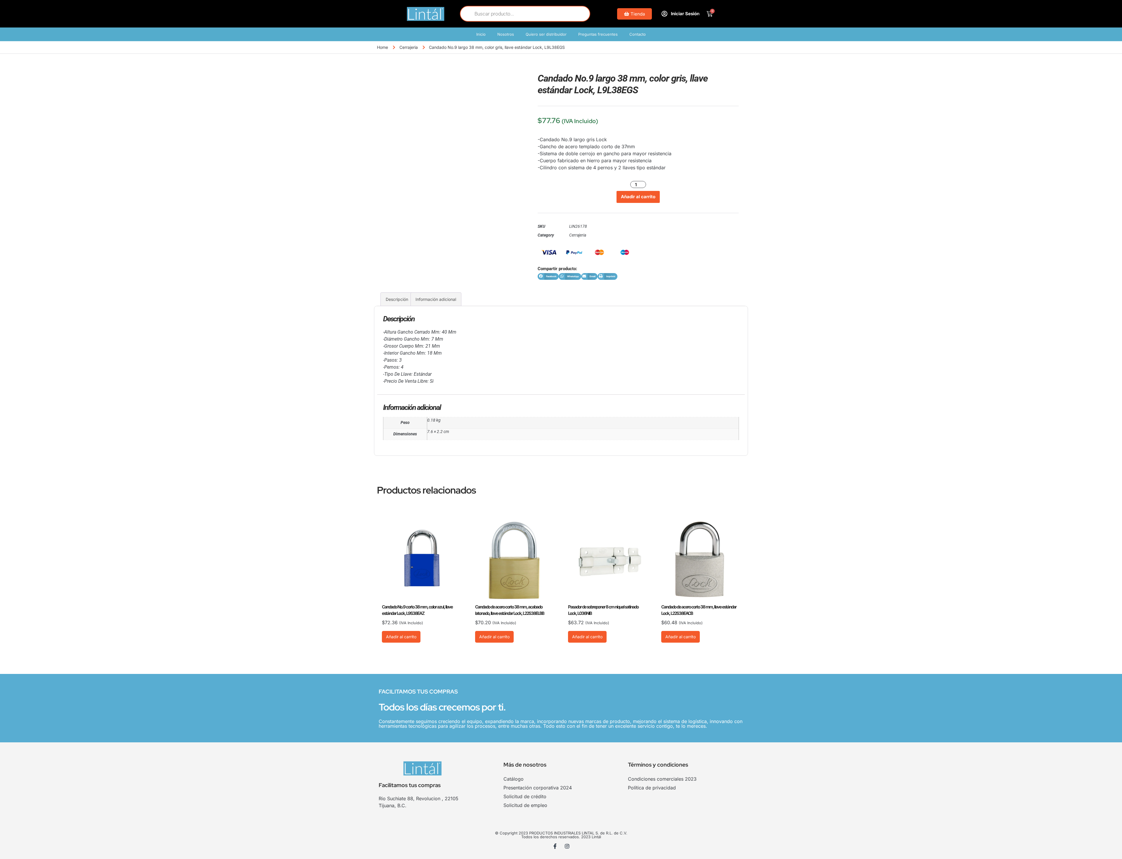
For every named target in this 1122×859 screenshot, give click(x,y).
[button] (548, 276)
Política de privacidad (652, 788)
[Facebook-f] (555, 846)
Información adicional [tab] (435, 299)
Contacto (637, 34)
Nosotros (505, 34)
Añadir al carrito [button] (401, 636)
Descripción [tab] (397, 299)
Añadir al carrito (638, 196)
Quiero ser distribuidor (546, 34)
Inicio (481, 34)
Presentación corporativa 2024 (537, 788)
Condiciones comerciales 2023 (662, 779)
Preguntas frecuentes (598, 34)
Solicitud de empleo (525, 805)
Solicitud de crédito (524, 796)
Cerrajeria (408, 47)
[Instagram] (567, 846)
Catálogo (513, 779)
